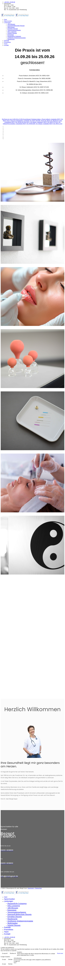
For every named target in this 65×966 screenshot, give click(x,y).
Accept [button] (4, 959)
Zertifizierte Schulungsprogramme (16, 37)
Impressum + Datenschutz (35, 888)
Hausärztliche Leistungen (14, 36)
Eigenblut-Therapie (12, 28)
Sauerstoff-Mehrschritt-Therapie (16, 25)
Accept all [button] (4, 953)
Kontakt (6, 45)
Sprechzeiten (8, 21)
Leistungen (7, 22)
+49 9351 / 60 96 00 (9, 2)
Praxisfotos (7, 42)
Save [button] (15, 962)
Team (5, 44)
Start (5, 19)
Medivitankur (11, 27)
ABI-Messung (11, 24)
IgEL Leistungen (11, 31)
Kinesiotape (10, 34)
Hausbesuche (11, 39)
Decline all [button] (13, 953)
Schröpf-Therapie (12, 33)
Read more (60, 953)
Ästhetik (6, 40)
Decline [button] (10, 959)
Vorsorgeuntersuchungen (14, 30)
